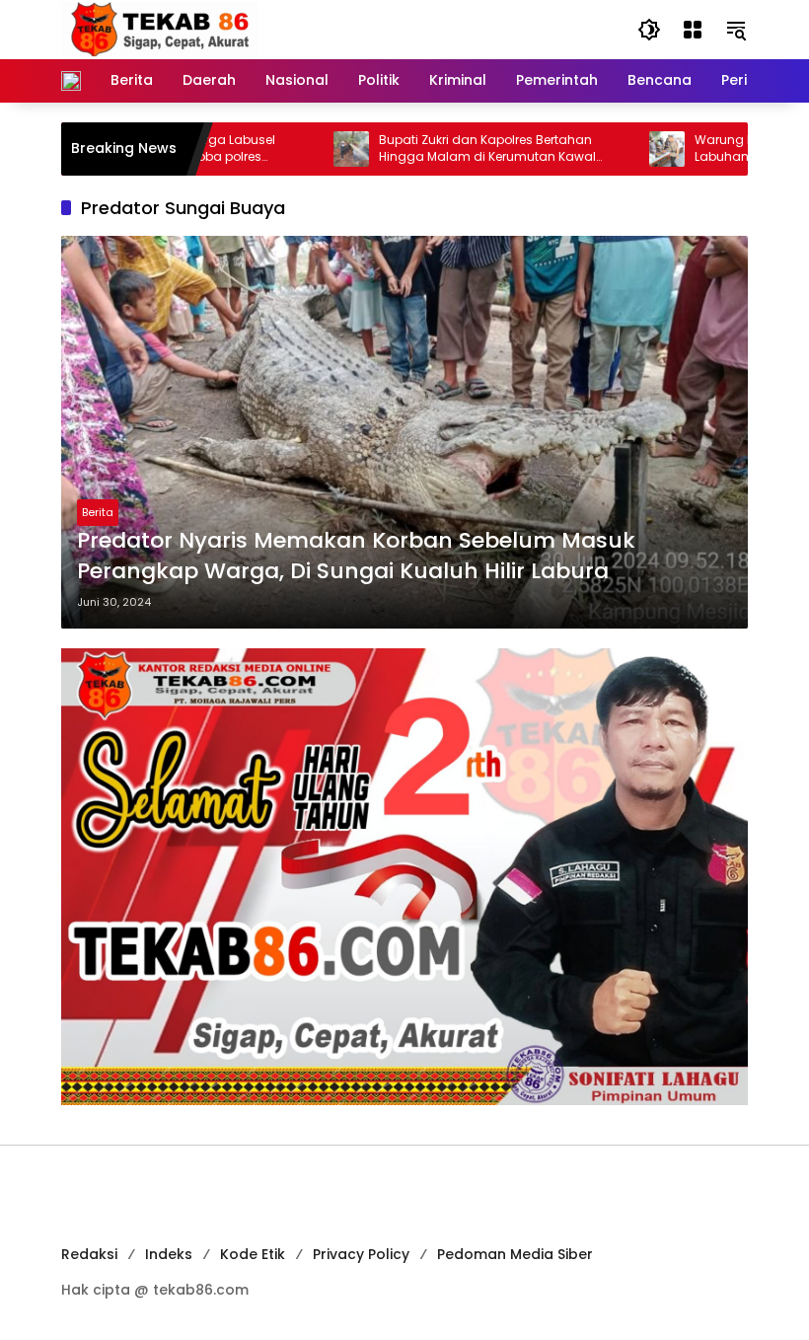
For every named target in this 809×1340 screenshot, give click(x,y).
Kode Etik (252, 1254)
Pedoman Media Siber (515, 1254)
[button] (649, 29)
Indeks (168, 1254)
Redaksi (89, 1254)
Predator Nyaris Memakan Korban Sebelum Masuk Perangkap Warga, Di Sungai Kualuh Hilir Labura (356, 556)
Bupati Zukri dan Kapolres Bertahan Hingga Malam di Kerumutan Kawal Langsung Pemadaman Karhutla (446, 149)
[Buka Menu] (692, 29)
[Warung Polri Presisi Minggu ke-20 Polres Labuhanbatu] (626, 149)
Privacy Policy (361, 1254)
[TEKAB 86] (159, 28)
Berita (97, 512)
